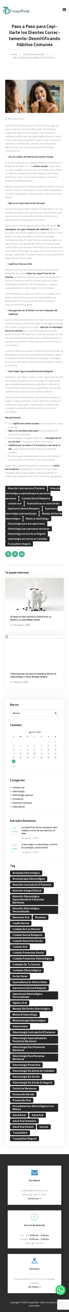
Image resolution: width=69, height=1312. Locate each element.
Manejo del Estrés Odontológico (31, 1009)
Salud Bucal (19, 1115)
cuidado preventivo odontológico (32, 958)
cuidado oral (14, 503)
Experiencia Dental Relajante (24, 508)
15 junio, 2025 (20, 682)
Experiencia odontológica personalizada (31, 511)
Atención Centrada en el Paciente (26, 488)
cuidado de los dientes (26, 929)
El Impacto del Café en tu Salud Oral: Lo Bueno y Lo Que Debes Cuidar (31, 618)
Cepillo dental (21, 923)
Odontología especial (23, 795)
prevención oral (22, 1100)
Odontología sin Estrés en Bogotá (26, 534)
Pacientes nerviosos (22, 802)
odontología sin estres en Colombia (27, 539)
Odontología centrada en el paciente (34, 1032)
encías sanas (20, 976)
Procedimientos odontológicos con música (33, 1107)
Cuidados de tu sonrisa (26, 964)
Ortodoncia (18, 799)
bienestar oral (21, 917)
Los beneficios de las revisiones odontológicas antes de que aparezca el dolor (39, 830)
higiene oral (20, 1003)
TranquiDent (20, 1133)
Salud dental (19, 806)
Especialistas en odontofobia (43, 503)
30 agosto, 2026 (29, 838)
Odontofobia (20, 1026)
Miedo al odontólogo (37, 519)
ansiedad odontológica (26, 873)
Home (14, 54)
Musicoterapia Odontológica (29, 1020)
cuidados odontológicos (27, 970)
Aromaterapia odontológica (29, 879)
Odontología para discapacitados (26, 524)
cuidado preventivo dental (28, 953)
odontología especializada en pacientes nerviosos (30, 1039)
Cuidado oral (18, 787)
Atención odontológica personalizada (26, 909)
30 (55, 757)
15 (48, 749)
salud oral (37, 1115)
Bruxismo (40, 917)
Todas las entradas (33, 54)
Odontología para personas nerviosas (28, 529)
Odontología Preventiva (26, 1065)
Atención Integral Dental (27, 890)
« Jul (13, 766)
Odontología (18, 791)
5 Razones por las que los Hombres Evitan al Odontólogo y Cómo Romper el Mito (33, 675)
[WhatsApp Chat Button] (61, 1290)
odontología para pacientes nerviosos (29, 1048)
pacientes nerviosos (25, 1088)
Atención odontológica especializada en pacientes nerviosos (32, 493)
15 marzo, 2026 (21, 625)
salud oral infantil (23, 1127)
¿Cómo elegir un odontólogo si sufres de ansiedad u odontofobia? (39, 846)
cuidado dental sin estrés (28, 941)
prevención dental (23, 1094)
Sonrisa (43, 1127)
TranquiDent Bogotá (19, 544)
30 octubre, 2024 (16, 118)
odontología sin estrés (26, 1077)
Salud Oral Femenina (24, 1121)
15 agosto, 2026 (29, 852)
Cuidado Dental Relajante (36, 498)
